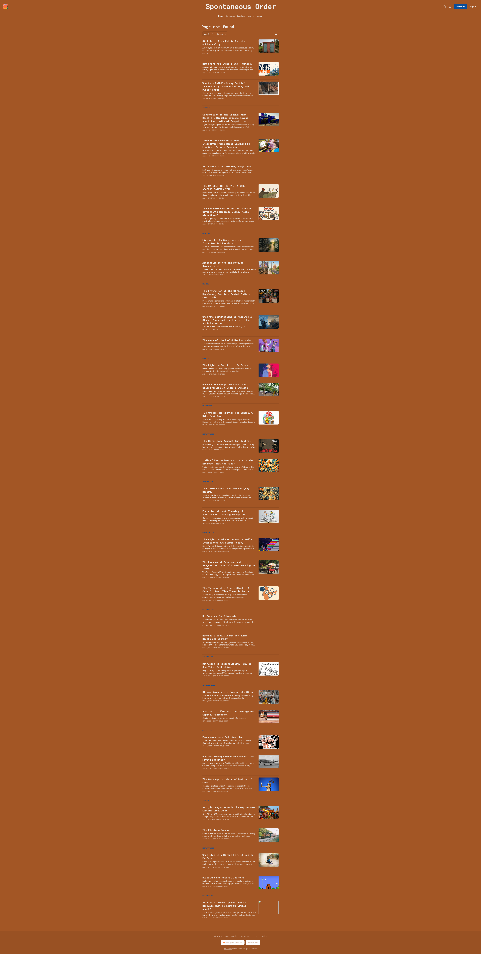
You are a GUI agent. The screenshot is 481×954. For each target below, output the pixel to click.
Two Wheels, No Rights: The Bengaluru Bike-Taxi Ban (227, 414)
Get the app (253, 942)
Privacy (242, 936)
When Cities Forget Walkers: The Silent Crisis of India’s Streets (225, 386)
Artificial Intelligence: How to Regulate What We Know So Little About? (224, 906)
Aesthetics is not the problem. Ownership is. (223, 264)
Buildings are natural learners (223, 877)
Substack (228, 948)
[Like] (204, 201)
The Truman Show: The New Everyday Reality (225, 490)
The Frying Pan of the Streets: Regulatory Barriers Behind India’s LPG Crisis (226, 294)
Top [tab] (213, 34)
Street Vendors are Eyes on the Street (228, 691)
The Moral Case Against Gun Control (226, 440)
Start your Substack (234, 942)
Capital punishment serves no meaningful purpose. (224, 718)
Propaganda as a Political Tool (223, 737)
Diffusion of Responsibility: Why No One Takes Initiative (226, 665)
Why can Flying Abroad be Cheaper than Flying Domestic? (228, 758)
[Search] (444, 6)
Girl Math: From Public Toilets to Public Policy (225, 42)
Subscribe (460, 6)
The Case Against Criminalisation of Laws (227, 781)
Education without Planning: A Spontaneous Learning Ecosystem (223, 513)
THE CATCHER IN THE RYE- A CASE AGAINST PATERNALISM (223, 187)
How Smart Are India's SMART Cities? (227, 63)
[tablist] (215, 33)
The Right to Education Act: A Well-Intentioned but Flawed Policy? (227, 541)
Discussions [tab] (221, 34)
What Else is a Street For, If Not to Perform (228, 856)
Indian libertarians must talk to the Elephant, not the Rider (227, 462)
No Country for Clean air (219, 616)
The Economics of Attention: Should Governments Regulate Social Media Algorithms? (226, 212)
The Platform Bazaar (215, 829)
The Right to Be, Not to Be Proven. (226, 365)
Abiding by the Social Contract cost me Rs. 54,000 (223, 326)
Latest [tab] (206, 34)
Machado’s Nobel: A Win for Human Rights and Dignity (224, 637)
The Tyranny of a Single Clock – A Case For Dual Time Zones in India (225, 589)
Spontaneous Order (217, 73)
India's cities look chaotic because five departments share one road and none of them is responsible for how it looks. (229, 270)
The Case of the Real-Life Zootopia (226, 340)
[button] (221, 16)
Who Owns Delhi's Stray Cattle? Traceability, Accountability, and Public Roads (225, 86)
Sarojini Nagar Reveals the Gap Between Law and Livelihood (229, 809)
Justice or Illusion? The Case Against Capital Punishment (228, 713)
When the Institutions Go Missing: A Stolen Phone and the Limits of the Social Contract (227, 320)
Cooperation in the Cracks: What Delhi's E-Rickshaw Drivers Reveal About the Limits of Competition (225, 118)
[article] (240, 48)
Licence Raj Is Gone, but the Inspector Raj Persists (222, 241)
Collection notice (260, 936)
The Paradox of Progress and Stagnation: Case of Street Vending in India (228, 565)
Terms (248, 936)
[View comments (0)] (221, 75)
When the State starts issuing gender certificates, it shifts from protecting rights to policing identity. (226, 369)
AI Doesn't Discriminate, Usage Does (226, 166)
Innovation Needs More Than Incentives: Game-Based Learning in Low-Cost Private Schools (226, 144)
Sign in (473, 6)
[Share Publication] (450, 6)
